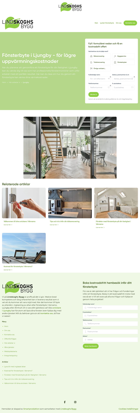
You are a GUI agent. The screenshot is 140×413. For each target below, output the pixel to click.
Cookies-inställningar (128, 409)
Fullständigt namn (94, 75)
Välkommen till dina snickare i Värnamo (19, 221)
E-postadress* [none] (87, 312)
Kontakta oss (130, 23)
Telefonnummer (93, 83)
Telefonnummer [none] (87, 320)
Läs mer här (7, 224)
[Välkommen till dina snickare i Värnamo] (24, 203)
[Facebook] (65, 402)
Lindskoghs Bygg (68, 409)
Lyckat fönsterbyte (107, 23)
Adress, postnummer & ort (120, 75)
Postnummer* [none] (87, 328)
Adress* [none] (85, 336)
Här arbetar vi (9, 343)
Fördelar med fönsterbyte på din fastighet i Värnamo (25, 375)
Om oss (119, 23)
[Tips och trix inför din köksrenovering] (70, 203)
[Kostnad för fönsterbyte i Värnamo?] (24, 248)
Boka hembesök (91, 346)
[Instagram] (75, 402)
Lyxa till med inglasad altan (15, 367)
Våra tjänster (9, 347)
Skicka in (93, 94)
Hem (96, 23)
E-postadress (116, 83)
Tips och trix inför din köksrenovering (64, 221)
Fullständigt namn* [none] (89, 304)
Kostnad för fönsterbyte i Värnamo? (18, 266)
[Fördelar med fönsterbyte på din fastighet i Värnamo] (116, 203)
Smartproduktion (31, 409)
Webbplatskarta (10, 351)
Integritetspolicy (10, 356)
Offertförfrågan (10, 339)
